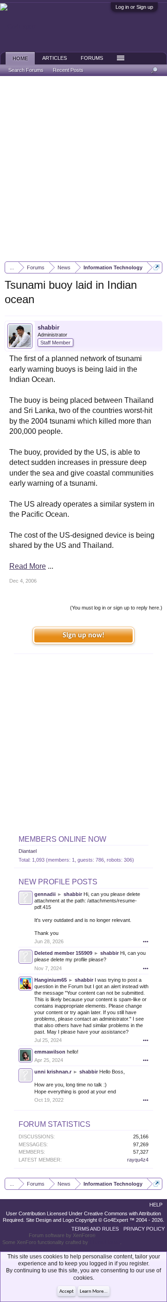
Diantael (28, 851)
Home (20, 58)
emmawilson (49, 1051)
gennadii (45, 894)
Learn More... (94, 1291)
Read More (27, 566)
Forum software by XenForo (62, 1235)
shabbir (48, 327)
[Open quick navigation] (157, 267)
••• (145, 941)
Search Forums (26, 70)
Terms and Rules (95, 1229)
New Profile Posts (58, 882)
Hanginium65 (50, 980)
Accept (66, 1291)
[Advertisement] (83, 168)
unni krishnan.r (52, 1071)
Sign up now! (83, 635)
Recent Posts (68, 70)
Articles (54, 58)
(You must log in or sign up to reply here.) (116, 607)
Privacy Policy (144, 1229)
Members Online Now (62, 839)
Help (155, 1204)
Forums (92, 58)
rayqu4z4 (137, 1159)
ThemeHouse (105, 1242)
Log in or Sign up (134, 7)
